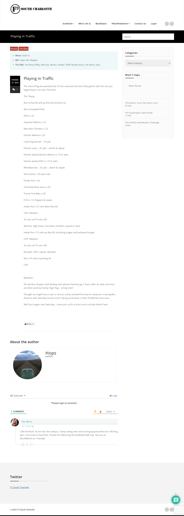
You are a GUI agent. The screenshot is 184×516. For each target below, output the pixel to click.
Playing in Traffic (39, 78)
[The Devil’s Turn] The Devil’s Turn (141, 103)
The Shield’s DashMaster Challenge (142, 122)
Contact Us (140, 23)
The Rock (23, 48)
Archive (14, 48)
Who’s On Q (84, 23)
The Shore (26, 421)
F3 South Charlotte (19, 487)
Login (154, 23)
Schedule (67, 23)
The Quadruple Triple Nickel (139, 112)
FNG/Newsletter (120, 23)
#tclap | (30, 324)
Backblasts (101, 23)
